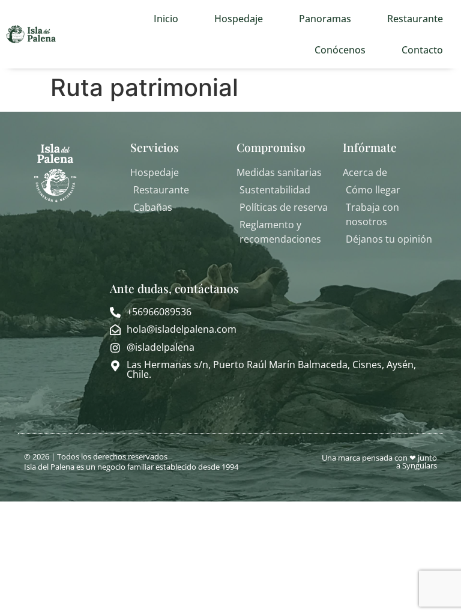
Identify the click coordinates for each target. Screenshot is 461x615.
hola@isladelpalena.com (182, 329)
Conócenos (340, 49)
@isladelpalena (160, 347)
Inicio (166, 18)
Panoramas (325, 18)
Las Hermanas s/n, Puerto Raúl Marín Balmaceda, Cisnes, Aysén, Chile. (271, 369)
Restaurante (415, 18)
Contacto (422, 49)
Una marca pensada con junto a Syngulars (379, 461)
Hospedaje (238, 18)
